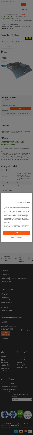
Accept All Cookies (16, 232)
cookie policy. (9, 227)
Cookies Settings (16, 237)
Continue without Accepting (23, 202)
